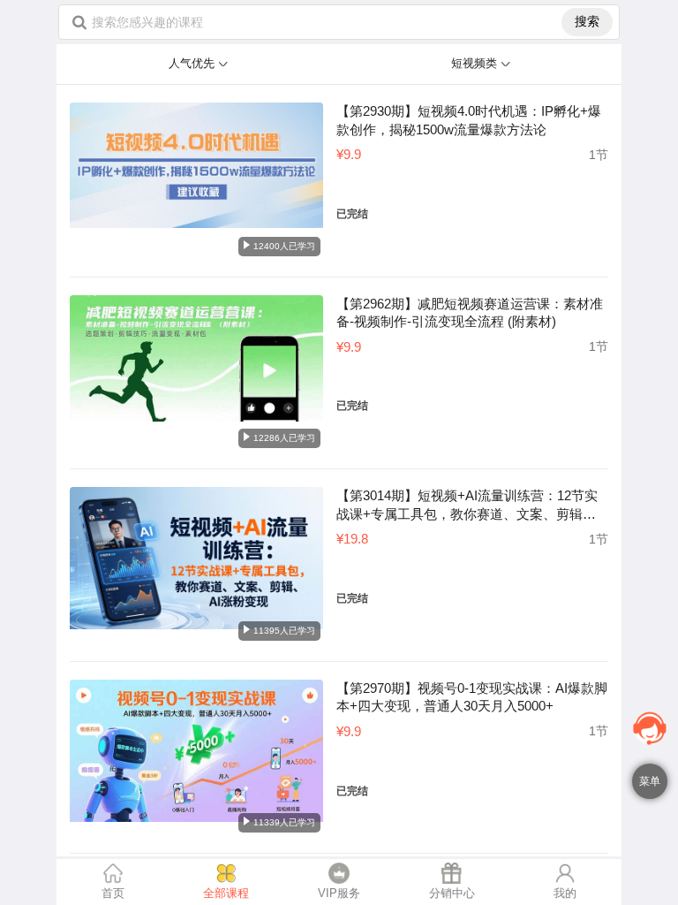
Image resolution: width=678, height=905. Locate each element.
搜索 (587, 21)
